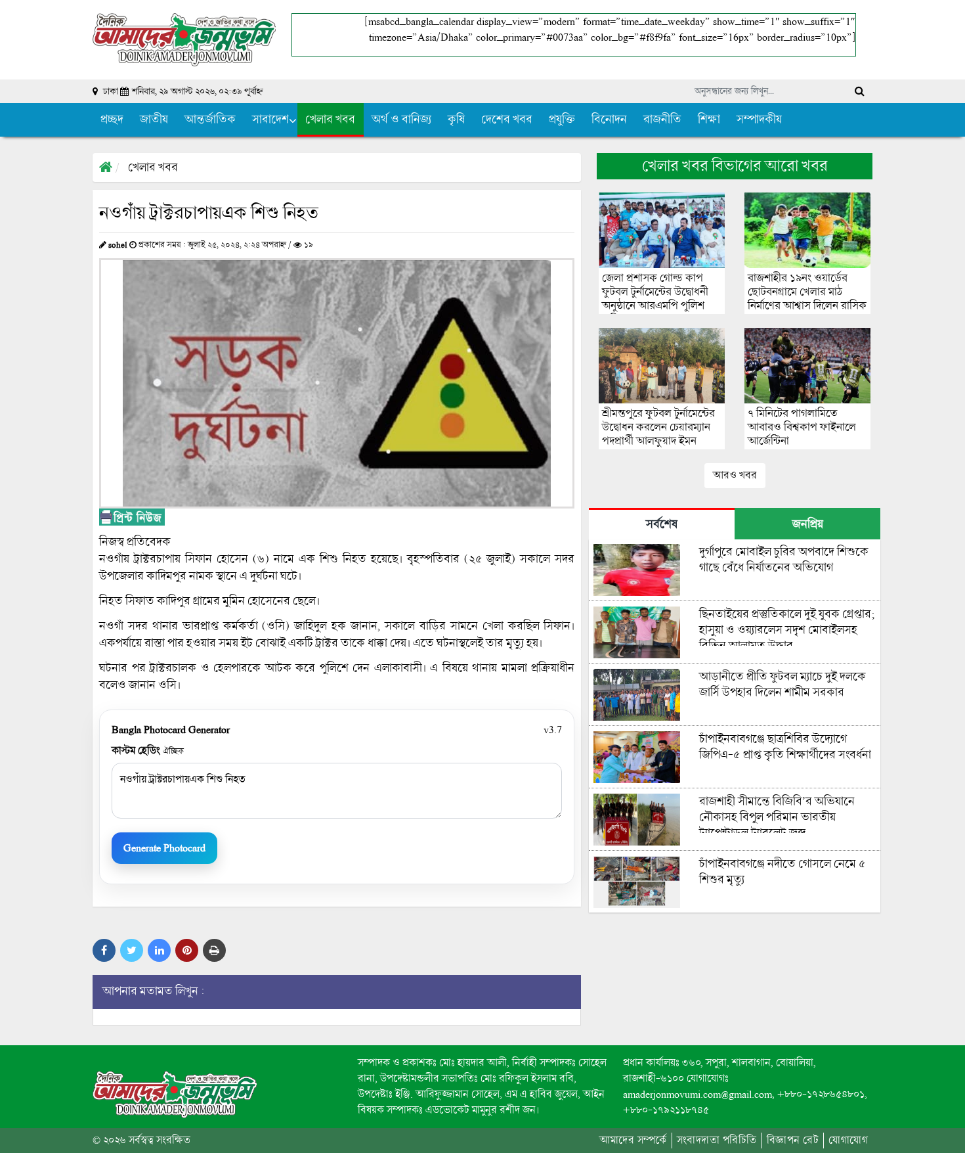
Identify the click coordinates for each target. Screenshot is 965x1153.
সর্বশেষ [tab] (661, 524)
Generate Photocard (164, 847)
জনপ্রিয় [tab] (807, 524)
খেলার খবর (153, 167)
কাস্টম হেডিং (148, 750)
